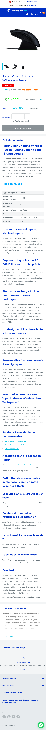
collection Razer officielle (26, 465)
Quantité (6, 118)
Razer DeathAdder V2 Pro (15, 445)
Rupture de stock (23, 128)
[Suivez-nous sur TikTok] (18, 716)
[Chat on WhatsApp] (41, 725)
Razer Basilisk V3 (12, 448)
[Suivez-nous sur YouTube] (13, 716)
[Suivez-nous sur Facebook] (4, 716)
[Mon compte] (36, 14)
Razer (5, 90)
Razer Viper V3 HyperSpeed (16, 441)
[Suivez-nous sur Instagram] (9, 716)
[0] (41, 13)
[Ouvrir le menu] (3, 11)
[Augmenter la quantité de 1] (27, 116)
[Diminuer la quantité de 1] (14, 116)
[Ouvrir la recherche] (27, 14)
